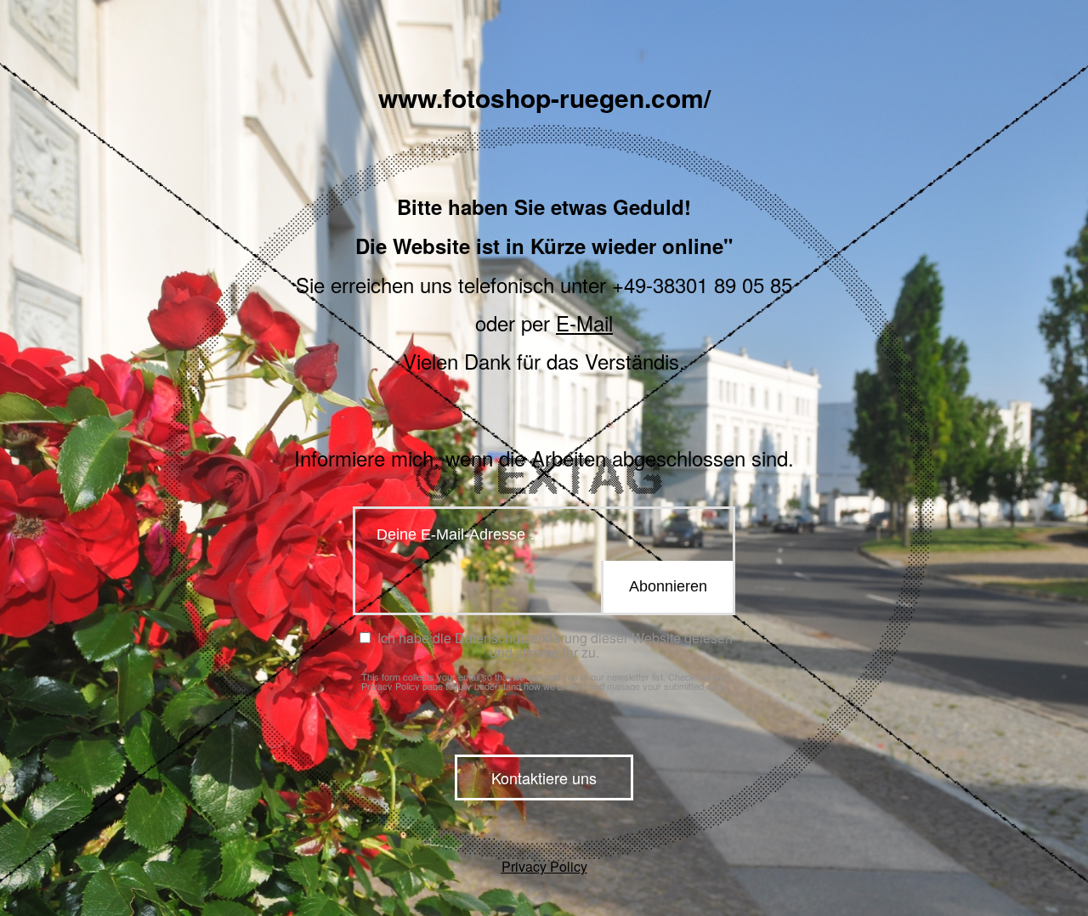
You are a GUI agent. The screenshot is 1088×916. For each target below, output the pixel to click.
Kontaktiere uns (544, 777)
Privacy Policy (390, 686)
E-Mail (584, 322)
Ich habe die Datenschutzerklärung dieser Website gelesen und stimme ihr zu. (553, 645)
